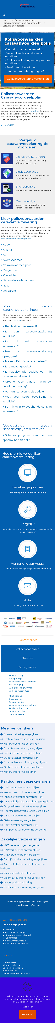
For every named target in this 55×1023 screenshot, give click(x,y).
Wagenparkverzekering (18, 882)
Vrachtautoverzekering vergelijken (24, 877)
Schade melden (16, 702)
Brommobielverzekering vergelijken (25, 762)
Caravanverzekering (25, 20)
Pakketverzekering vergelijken (22, 787)
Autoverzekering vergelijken (21, 734)
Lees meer (27, 1007)
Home (6, 20)
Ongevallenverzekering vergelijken (25, 806)
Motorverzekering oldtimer (20, 771)
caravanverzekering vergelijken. (16, 238)
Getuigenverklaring (18, 714)
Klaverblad (10, 275)
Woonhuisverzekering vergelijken (24, 792)
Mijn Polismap (15, 696)
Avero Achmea (12, 260)
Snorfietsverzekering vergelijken (23, 753)
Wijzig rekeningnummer (20, 688)
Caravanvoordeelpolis (13, 25)
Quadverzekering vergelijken (21, 757)
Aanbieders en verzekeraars (22, 681)
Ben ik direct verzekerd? (21, 326)
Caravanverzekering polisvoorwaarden (22, 23)
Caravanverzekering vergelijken (22, 815)
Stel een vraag (16, 675)
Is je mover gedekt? (18, 366)
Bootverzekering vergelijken (21, 825)
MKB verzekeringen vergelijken (22, 845)
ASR (5, 254)
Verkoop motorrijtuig (19, 691)
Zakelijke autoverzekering (19, 873)
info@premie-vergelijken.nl (18, 935)
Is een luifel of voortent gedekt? (26, 361)
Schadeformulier (17, 711)
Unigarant (9, 290)
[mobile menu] (51, 5)
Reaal (6, 285)
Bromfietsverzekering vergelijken (23, 748)
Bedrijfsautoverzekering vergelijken (25, 887)
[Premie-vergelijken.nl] (27, 5)
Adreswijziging (16, 685)
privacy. (38, 1002)
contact (17, 320)
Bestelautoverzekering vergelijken (24, 739)
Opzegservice (27, 667)
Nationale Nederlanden (18, 280)
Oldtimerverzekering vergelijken (23, 767)
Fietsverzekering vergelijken (20, 820)
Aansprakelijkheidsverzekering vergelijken (29, 801)
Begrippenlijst (15, 678)
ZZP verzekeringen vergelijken (22, 850)
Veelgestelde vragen (13, 968)
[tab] (27, 640)
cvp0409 (9, 125)
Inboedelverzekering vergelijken (23, 797)
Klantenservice (27, 640)
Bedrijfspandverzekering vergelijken (25, 859)
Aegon (7, 244)
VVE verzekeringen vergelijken (22, 854)
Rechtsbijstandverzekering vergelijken (26, 811)
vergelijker (34, 111)
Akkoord (27, 1014)
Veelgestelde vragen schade (22, 705)
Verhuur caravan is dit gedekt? (25, 391)
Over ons (27, 658)
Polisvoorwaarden (27, 649)
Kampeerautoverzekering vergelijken (26, 829)
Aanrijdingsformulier (18, 708)
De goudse (10, 270)
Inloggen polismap (12, 965)
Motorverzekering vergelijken (21, 743)
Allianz (7, 249)
